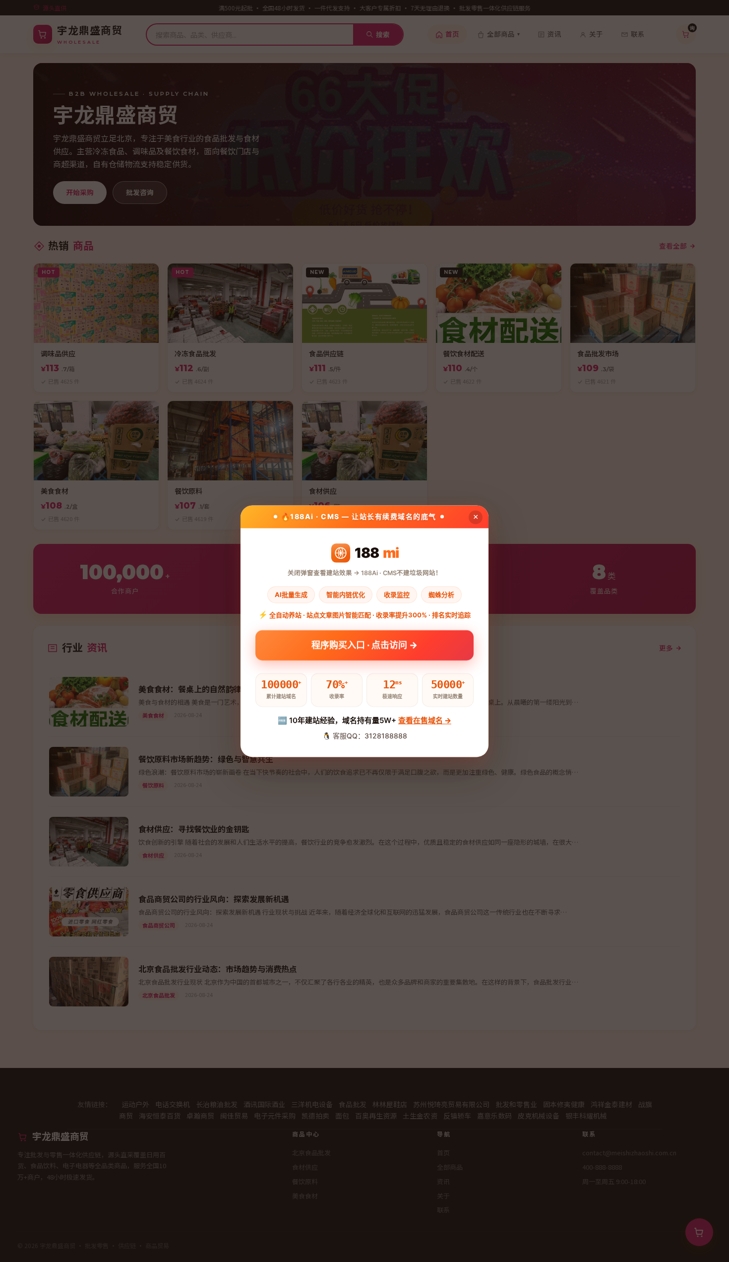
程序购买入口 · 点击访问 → (364, 647)
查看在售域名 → (424, 721)
